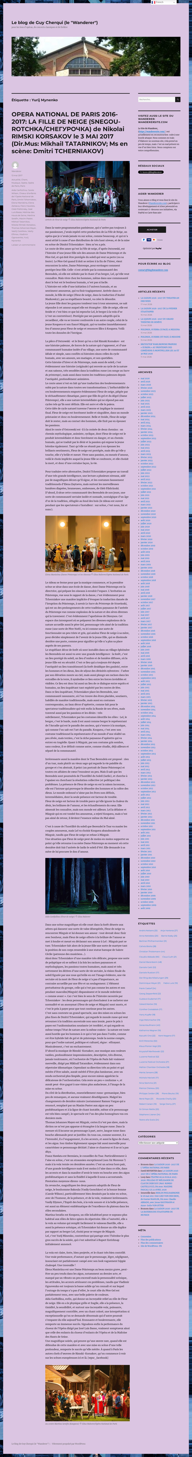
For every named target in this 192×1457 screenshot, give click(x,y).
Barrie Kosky (169, 936)
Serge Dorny (168, 1104)
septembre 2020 (148, 517)
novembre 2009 (148, 899)
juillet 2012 (146, 798)
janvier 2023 (146, 460)
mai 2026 (145, 378)
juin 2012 (145, 801)
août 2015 (145, 681)
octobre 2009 (147, 902)
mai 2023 (145, 448)
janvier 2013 (146, 779)
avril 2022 (145, 479)
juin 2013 (145, 763)
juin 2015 (145, 687)
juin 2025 (145, 400)
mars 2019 (146, 564)
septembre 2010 (148, 867)
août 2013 (145, 757)
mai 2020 (145, 530)
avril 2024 (145, 422)
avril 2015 (145, 694)
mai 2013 (145, 766)
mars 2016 (146, 659)
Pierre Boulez (170, 1093)
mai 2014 (145, 728)
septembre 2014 (148, 716)
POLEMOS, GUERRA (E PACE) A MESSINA (160, 329)
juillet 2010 (146, 873)
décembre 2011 (148, 820)
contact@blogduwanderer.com (153, 270)
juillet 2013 (146, 760)
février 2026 (146, 388)
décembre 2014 (148, 706)
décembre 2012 (148, 782)
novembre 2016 (148, 634)
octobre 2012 (147, 788)
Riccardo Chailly (166, 1098)
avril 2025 (145, 407)
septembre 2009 (148, 905)
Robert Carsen (148, 1104)
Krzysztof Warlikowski (151, 1051)
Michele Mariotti (149, 1077)
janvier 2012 (146, 817)
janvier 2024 (147, 432)
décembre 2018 (148, 571)
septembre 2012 (148, 791)
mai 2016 (145, 653)
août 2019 (145, 552)
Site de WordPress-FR (151, 1246)
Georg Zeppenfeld (150, 993)
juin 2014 (145, 725)
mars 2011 (145, 848)
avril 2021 (145, 501)
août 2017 (145, 605)
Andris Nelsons (148, 930)
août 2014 (145, 719)
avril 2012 (145, 807)
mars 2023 (146, 454)
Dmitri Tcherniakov (26, 199)
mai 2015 (145, 690)
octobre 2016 (147, 637)
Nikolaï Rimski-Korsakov (23, 225)
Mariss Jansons (148, 1072)
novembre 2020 (148, 514)
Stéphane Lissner (149, 1114)
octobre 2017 (147, 602)
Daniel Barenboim (150, 962)
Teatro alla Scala (149, 1120)
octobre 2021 (147, 485)
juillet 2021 (146, 492)
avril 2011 (145, 845)
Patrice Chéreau (149, 1088)
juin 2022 (145, 473)
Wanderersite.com (157, 203)
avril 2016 (145, 656)
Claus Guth (169, 957)
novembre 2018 (148, 574)
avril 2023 (145, 451)
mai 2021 (145, 498)
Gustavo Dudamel (150, 999)
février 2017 (146, 624)
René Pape (146, 1098)
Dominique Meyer (149, 983)
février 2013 (146, 776)
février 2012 (146, 813)
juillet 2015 (146, 684)
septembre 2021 (148, 489)
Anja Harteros (169, 930)
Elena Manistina (19, 203)
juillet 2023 (146, 441)
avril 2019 (145, 561)
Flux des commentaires (152, 1243)
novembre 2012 (148, 785)
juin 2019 (145, 555)
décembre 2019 (148, 545)
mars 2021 (146, 504)
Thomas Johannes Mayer (24, 228)
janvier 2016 (146, 665)
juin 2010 (145, 877)
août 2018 (145, 583)
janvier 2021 (146, 508)
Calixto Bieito (147, 946)
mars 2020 (146, 536)
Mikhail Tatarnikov (21, 221)
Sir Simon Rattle (149, 1109)
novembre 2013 (148, 747)
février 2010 (146, 889)
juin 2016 (145, 649)
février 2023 (146, 457)
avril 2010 (145, 883)
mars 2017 (146, 621)
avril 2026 (145, 381)
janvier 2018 (146, 596)
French (159, 2)
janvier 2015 (146, 703)
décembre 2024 (148, 416)
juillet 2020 (146, 523)
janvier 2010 (146, 892)
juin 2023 (145, 444)
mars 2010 (146, 886)
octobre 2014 (147, 713)
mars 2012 (146, 810)
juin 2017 (145, 612)
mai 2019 (145, 558)
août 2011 (145, 832)
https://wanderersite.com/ (152, 131)
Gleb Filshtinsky (19, 209)
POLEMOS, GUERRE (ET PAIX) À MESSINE (160, 337)
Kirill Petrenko (148, 1041)
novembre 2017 (148, 599)
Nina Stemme (147, 1083)
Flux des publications (151, 1239)
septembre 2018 (148, 580)
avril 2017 (145, 618)
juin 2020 (145, 526)
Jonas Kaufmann (149, 1025)
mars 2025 (146, 410)
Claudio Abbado (149, 957)
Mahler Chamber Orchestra (154, 1067)
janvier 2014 (146, 741)
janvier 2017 (146, 627)
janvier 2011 (146, 854)
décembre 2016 (148, 631)
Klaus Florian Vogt (150, 1046)
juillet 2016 (146, 646)
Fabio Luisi (171, 983)
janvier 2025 (147, 413)
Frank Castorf (147, 988)
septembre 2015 (148, 678)
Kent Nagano (166, 1035)
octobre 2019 (147, 549)
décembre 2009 (148, 895)
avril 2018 (145, 593)
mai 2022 (145, 476)
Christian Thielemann (152, 951)
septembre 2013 (148, 754)
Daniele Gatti (147, 967)
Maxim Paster (26, 218)
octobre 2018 (147, 577)
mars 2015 (146, 697)
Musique (16, 183)
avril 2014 (145, 731)
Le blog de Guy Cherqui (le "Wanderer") (55, 22)
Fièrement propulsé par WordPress (69, 1444)
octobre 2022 (147, 463)
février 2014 (146, 738)
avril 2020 (145, 533)
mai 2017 (145, 615)
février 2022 (146, 482)
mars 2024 (146, 426)
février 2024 (146, 429)
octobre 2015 (147, 675)
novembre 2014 (148, 709)
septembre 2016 (148, 640)
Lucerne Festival (149, 1056)
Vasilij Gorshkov (19, 231)
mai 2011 (145, 842)
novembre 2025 (148, 391)
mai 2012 (145, 804)
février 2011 (146, 851)
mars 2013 (145, 772)
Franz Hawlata (28, 206)
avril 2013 (145, 769)
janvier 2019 (146, 567)
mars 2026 (146, 385)
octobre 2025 (147, 394)
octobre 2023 (147, 435)
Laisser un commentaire (23, 245)
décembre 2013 (148, 744)
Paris (22, 186)
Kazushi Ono (147, 1035)
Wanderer (16, 171)
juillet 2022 (146, 470)
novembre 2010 (148, 861)
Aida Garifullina (19, 190)
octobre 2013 (147, 750)
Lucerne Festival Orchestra (154, 1062)
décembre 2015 (148, 668)
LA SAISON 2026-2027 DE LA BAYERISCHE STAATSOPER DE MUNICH (160, 1211)
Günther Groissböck (150, 1009)
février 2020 (146, 539)
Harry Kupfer (147, 1014)
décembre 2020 (148, 511)
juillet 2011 (146, 836)
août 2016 (145, 643)
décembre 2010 (148, 858)
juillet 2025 (146, 397)
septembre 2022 (148, 467)
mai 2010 (145, 880)
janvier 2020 (147, 542)
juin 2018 (145, 586)
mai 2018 (145, 590)
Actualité (16, 179)
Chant (24, 179)
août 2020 (145, 520)
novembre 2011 (148, 823)
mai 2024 (145, 419)
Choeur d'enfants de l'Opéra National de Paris (24, 196)
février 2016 (146, 662)
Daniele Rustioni (149, 972)
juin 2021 (145, 495)
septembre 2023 (148, 438)
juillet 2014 (146, 722)
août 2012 (145, 795)
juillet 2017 (146, 608)
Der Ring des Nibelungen (153, 978)
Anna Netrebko (148, 936)
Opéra (24, 183)
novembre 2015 (148, 672)
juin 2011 (145, 839)
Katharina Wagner (150, 1030)
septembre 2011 (148, 829)
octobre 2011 (147, 826)
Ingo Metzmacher (149, 1020)
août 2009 (145, 908)
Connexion (146, 1236)
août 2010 (145, 870)
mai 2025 (145, 403)
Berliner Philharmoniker (153, 941)
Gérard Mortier (148, 1004)
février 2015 (146, 700)
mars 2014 (146, 735)
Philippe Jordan (149, 1093)
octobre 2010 (147, 864)
